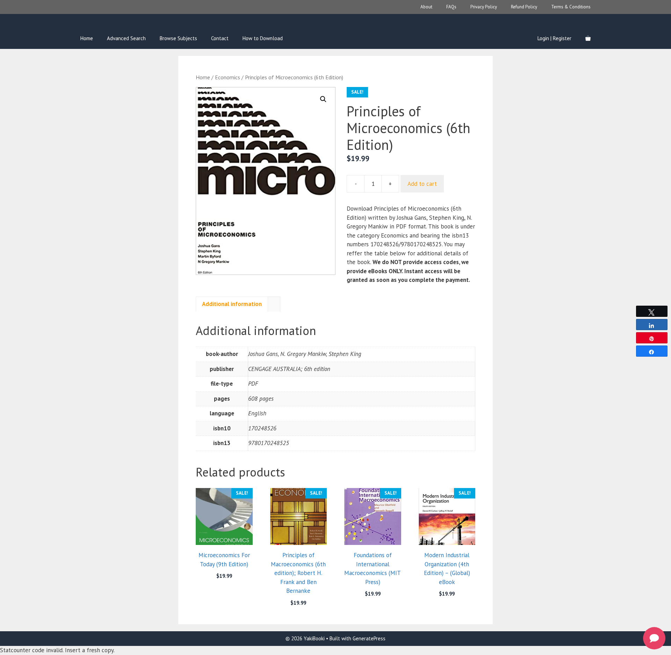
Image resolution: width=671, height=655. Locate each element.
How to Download (263, 38)
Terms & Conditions (571, 7)
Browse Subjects (178, 38)
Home (86, 38)
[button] (323, 99)
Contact (220, 38)
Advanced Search (126, 38)
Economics (227, 77)
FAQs (451, 7)
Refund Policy (524, 7)
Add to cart (422, 184)
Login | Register (554, 38)
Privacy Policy (483, 7)
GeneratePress (369, 638)
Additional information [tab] (232, 304)
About (426, 7)
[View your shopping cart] (588, 38)
